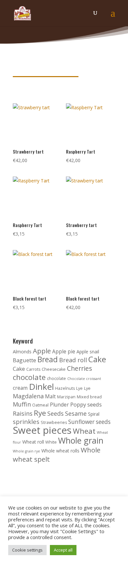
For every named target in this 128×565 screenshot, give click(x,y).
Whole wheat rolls (60, 451)
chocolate (29, 377)
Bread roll (73, 360)
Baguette (24, 360)
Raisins (22, 413)
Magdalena (28, 396)
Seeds (55, 413)
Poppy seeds (86, 404)
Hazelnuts (65, 388)
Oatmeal (40, 405)
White (51, 442)
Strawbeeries (54, 422)
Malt (50, 396)
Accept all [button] (63, 550)
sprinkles (26, 421)
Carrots (33, 369)
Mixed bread (89, 397)
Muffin (22, 404)
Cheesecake (54, 369)
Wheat (84, 431)
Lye (79, 388)
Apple (42, 350)
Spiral (93, 414)
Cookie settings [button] (27, 550)
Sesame (76, 413)
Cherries (79, 368)
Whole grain (80, 440)
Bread (47, 359)
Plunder (59, 404)
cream (20, 388)
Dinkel (41, 386)
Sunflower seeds (89, 422)
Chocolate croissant (84, 378)
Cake (97, 359)
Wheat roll (33, 442)
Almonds (22, 351)
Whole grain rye (26, 451)
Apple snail (87, 351)
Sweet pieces (42, 430)
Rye (40, 413)
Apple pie (63, 351)
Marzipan (66, 397)
